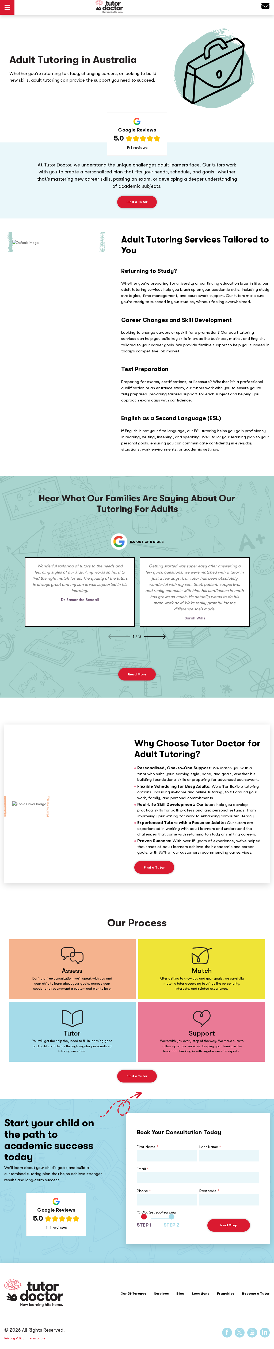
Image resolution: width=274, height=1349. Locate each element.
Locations (200, 1293)
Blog (180, 1293)
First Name (147, 1147)
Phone (144, 1191)
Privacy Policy (14, 1338)
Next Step (228, 1225)
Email (143, 1169)
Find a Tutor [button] (154, 867)
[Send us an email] (265, 7)
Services (161, 1293)
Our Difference (133, 1293)
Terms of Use (36, 1338)
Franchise (225, 1293)
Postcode (209, 1191)
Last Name (210, 1147)
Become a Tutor (256, 1293)
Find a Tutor (137, 202)
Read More (137, 674)
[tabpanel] (79, 592)
